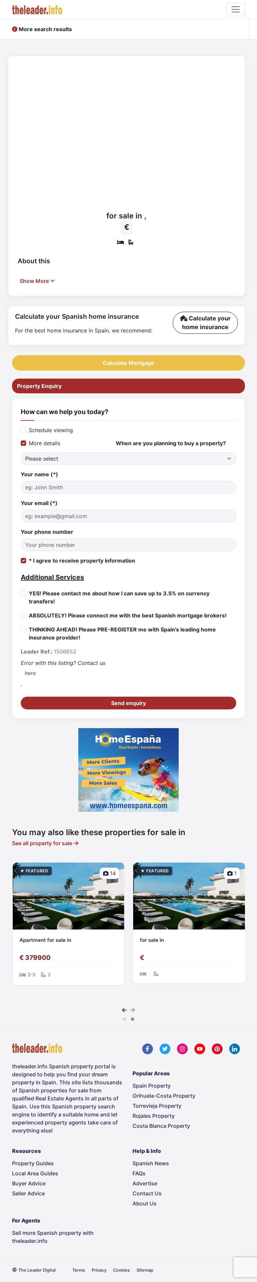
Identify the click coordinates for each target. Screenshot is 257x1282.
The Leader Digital (37, 1270)
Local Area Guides (35, 1173)
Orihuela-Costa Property (164, 1095)
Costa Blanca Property (161, 1125)
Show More (35, 281)
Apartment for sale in (45, 940)
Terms (78, 1270)
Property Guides (33, 1163)
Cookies (121, 1270)
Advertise (145, 1183)
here (30, 673)
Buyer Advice (29, 1183)
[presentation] (124, 1010)
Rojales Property (154, 1115)
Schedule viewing (51, 430)
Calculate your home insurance (206, 322)
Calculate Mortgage (128, 363)
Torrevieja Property (157, 1105)
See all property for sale (43, 843)
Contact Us (147, 1193)
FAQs (139, 1173)
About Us (145, 1203)
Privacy (99, 1270)
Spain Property (152, 1085)
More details (44, 443)
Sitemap (145, 1270)
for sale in (152, 940)
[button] (124, 1019)
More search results (44, 29)
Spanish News (151, 1163)
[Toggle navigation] (235, 9)
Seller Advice (28, 1193)
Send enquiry (128, 703)
